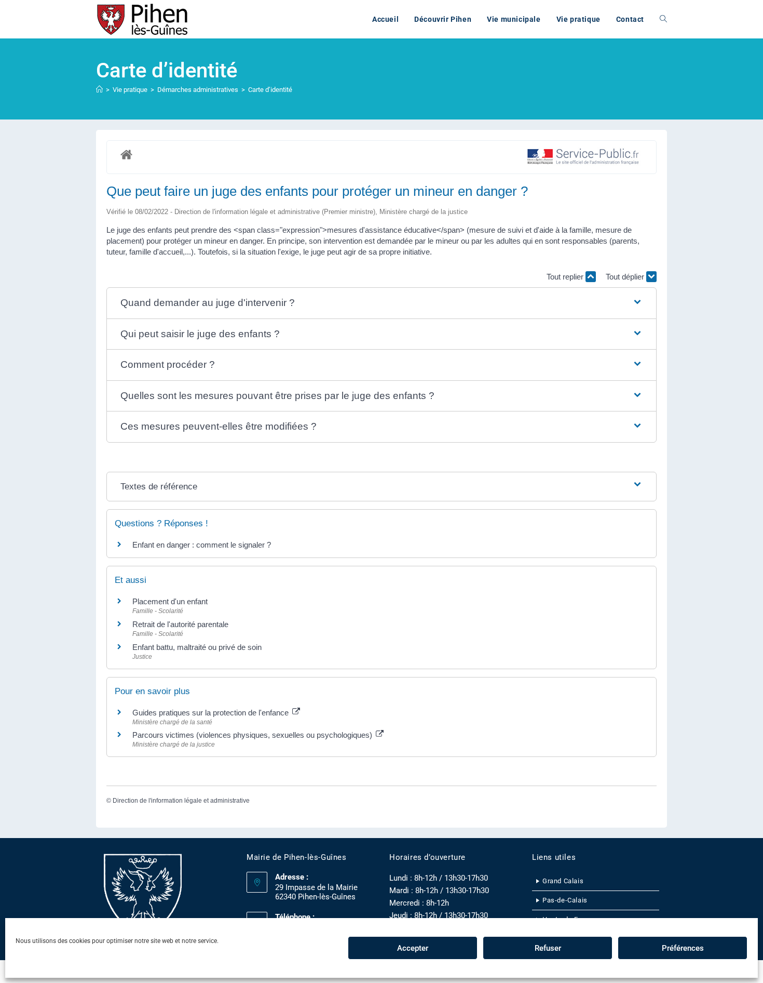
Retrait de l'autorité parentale (180, 624)
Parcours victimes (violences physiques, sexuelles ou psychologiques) (253, 734)
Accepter (412, 948)
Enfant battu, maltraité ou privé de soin (197, 647)
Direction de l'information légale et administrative (181, 800)
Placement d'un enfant (170, 601)
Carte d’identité (270, 90)
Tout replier (566, 276)
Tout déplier (626, 276)
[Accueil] (99, 90)
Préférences (683, 948)
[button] (382, 303)
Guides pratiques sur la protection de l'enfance (211, 712)
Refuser (548, 948)
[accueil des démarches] (126, 154)
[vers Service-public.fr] (583, 157)
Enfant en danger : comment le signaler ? (201, 544)
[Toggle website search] (663, 19)
